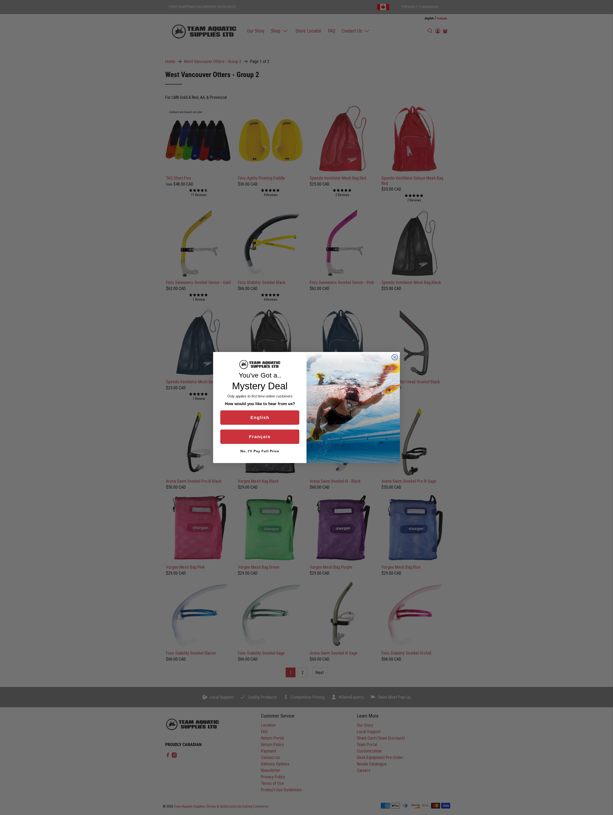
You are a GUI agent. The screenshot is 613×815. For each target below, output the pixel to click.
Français (260, 436)
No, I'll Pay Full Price (259, 451)
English (259, 417)
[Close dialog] (394, 357)
